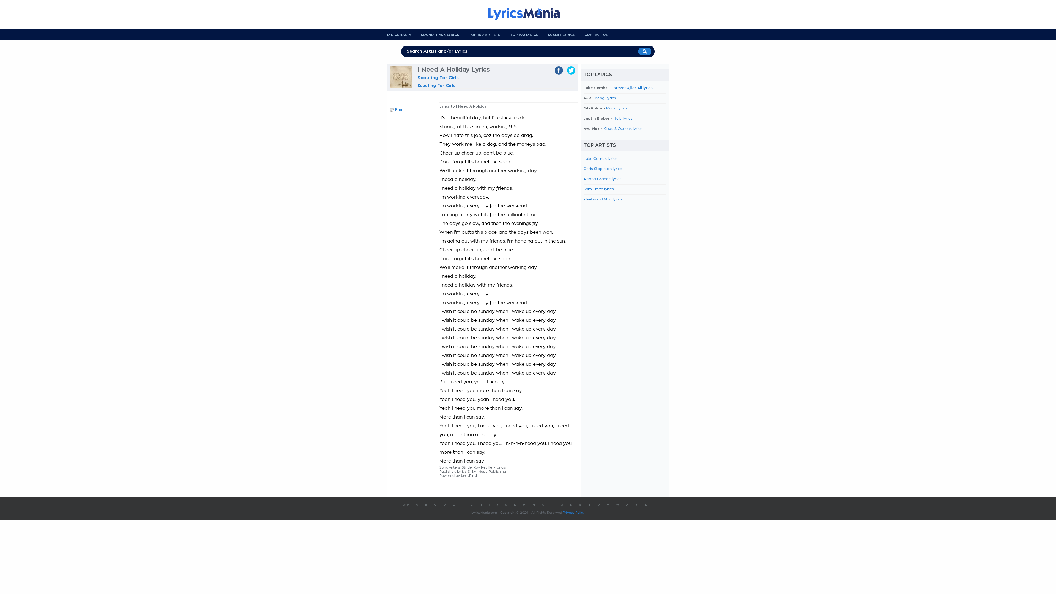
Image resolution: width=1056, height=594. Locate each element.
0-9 (406, 504)
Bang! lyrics (605, 98)
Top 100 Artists (484, 35)
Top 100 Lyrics (524, 35)
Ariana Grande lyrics (603, 179)
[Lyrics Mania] (528, 14)
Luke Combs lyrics (600, 159)
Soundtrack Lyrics (440, 35)
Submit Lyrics (561, 35)
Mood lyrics (616, 108)
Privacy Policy (574, 512)
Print (399, 109)
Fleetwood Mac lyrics (603, 199)
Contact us (596, 35)
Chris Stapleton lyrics (603, 169)
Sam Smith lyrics (599, 189)
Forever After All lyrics (632, 88)
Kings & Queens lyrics (622, 129)
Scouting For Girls (438, 78)
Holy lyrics (623, 118)
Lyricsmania (399, 35)
